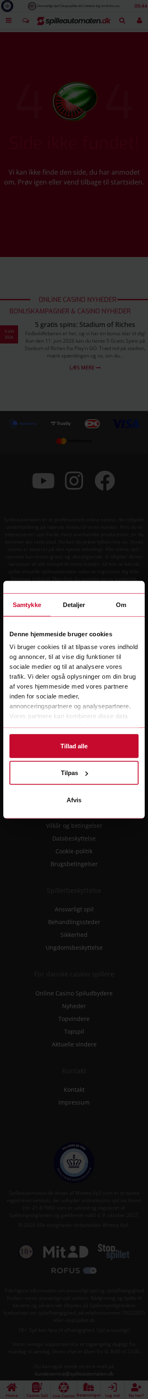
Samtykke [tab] (27, 604)
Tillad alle (74, 745)
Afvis (74, 799)
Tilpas (69, 772)
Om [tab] (121, 604)
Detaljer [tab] (74, 604)
